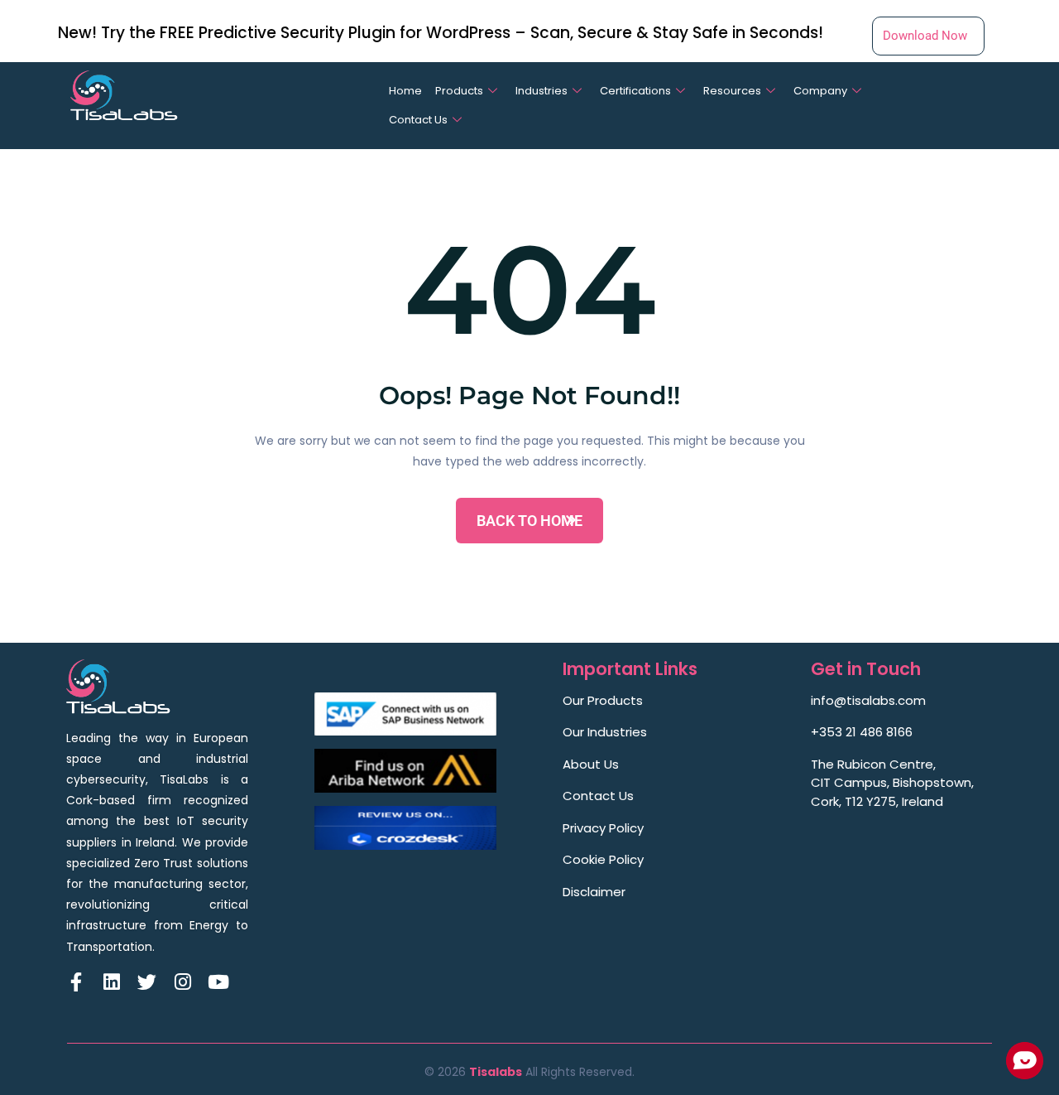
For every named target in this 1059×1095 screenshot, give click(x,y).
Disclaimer (594, 891)
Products (459, 91)
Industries (541, 91)
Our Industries (605, 731)
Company (820, 91)
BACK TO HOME (529, 520)
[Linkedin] (111, 981)
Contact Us (418, 120)
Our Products (603, 700)
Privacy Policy (603, 828)
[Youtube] (218, 981)
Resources (732, 91)
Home (405, 91)
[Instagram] (182, 981)
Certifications (635, 91)
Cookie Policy (603, 859)
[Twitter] (146, 981)
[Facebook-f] (75, 981)
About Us (591, 764)
